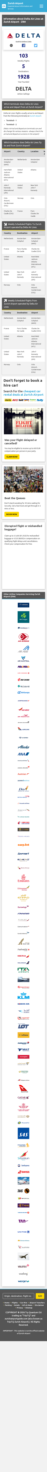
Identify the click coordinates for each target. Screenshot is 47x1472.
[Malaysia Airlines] (23, 1043)
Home (6, 1303)
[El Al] (23, 860)
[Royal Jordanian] (23, 1116)
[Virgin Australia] (23, 1247)
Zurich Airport (20, 6)
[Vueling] (23, 1274)
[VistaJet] (23, 1256)
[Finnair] (23, 913)
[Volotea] (23, 1266)
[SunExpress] (23, 1165)
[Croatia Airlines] (23, 836)
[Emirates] (23, 878)
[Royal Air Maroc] (23, 1107)
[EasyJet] (23, 845)
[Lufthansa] (23, 1035)
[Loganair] (23, 1018)
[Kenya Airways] (23, 987)
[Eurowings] (23, 907)
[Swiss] (23, 1172)
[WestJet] (23, 1281)
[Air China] (23, 679)
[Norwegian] (23, 1057)
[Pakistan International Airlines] (23, 1072)
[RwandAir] (23, 1123)
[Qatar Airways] (23, 1097)
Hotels (17, 1305)
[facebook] (23, 45)
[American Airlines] (23, 760)
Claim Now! (11, 457)
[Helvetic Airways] (23, 950)
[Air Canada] (23, 673)
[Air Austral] (23, 659)
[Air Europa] (23, 692)
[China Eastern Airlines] (23, 823)
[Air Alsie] (23, 649)
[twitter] (35, 45)
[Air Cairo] (23, 667)
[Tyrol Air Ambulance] (23, 1221)
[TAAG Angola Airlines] (23, 1191)
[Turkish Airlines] (23, 1212)
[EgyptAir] (23, 853)
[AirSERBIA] (23, 737)
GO (40, 1295)
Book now (11, 514)
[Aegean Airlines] (23, 605)
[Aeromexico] (23, 628)
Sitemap (28, 1308)
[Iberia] (23, 956)
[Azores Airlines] (23, 780)
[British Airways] (23, 797)
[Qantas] (23, 1088)
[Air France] (23, 701)
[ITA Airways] (23, 970)
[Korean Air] (23, 1004)
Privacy (20, 1308)
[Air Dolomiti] (23, 686)
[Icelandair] (23, 962)
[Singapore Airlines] (23, 1145)
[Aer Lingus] (23, 617)
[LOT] (23, 1026)
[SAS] (23, 1133)
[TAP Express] (23, 1198)
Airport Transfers (37, 1303)
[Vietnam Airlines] (23, 1240)
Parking (8, 1305)
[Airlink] (23, 728)
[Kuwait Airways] (23, 1011)
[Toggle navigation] (41, 6)
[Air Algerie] (23, 637)
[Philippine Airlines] (23, 1080)
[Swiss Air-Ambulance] (23, 1181)
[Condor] (23, 829)
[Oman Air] (23, 1064)
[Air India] (23, 709)
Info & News (27, 1305)
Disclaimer (39, 1305)
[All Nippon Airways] (23, 754)
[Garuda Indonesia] (23, 933)
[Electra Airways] (23, 868)
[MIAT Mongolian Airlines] (23, 1049)
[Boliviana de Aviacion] (23, 788)
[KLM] (23, 995)
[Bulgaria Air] (23, 810)
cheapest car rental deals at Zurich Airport (23, 393)
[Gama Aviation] (23, 926)
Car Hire (23, 1303)
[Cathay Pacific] (23, 816)
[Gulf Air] (23, 941)
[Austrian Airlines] (23, 774)
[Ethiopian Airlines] (23, 888)
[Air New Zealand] (23, 722)
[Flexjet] (23, 920)
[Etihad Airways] (23, 898)
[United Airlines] (23, 1232)
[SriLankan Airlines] (23, 1155)
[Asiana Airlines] (23, 767)
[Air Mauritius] (23, 716)
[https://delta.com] (11, 45)
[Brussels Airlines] (23, 803)
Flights (15, 1303)
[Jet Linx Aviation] (23, 979)
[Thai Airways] (23, 1205)
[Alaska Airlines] (23, 747)
